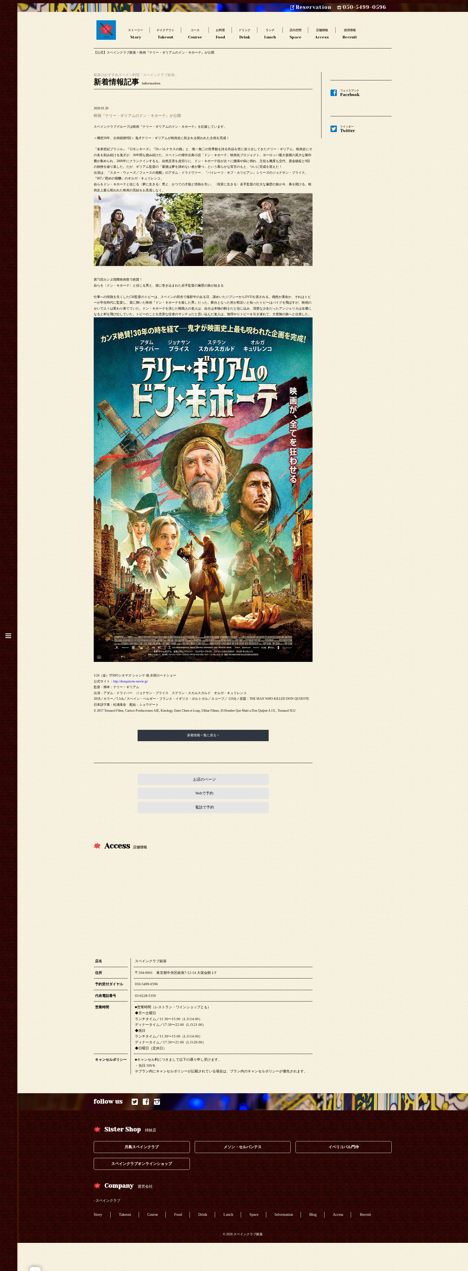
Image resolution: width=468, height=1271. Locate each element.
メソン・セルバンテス (243, 1147)
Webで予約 (204, 793)
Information (284, 1215)
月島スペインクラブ (142, 1147)
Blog (313, 1215)
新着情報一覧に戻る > (203, 735)
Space (295, 33)
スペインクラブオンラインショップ (141, 1164)
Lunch (270, 33)
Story (135, 33)
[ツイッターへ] (135, 1102)
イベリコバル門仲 (344, 1147)
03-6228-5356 (145, 996)
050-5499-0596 (146, 984)
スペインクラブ (108, 1200)
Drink (245, 33)
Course (195, 33)
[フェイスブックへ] (146, 1102)
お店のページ (204, 779)
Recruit (349, 33)
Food (220, 33)
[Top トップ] (106, 23)
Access (322, 33)
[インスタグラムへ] (157, 1102)
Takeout (165, 33)
